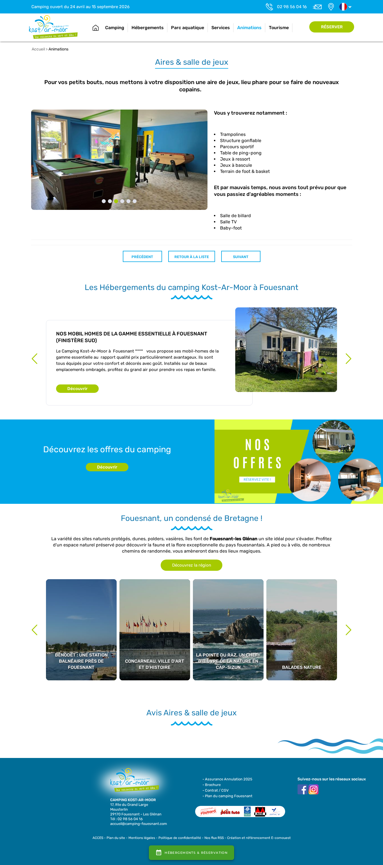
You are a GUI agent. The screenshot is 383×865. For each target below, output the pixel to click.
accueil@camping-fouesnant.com (138, 824)
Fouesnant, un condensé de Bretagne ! (191, 518)
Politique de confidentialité (179, 838)
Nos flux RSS (214, 838)
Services (220, 27)
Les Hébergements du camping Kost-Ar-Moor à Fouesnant (191, 287)
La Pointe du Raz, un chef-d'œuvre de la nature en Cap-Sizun (228, 611)
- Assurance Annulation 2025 (227, 779)
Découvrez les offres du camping (107, 449)
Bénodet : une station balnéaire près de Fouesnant (81, 611)
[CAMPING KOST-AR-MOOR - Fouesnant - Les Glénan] (132, 782)
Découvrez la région (191, 565)
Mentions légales (141, 838)
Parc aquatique (187, 27)
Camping (114, 27)
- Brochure (211, 785)
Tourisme (279, 27)
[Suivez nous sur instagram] (313, 789)
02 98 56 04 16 (292, 6)
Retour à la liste (191, 257)
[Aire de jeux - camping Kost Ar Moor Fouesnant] (119, 159)
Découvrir (77, 388)
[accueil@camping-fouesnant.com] (317, 7)
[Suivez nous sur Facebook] (302, 789)
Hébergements (147, 27)
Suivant (240, 257)
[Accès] (330, 7)
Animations (249, 27)
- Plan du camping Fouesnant (227, 796)
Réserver (332, 26)
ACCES (98, 838)
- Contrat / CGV (215, 790)
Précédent (142, 257)
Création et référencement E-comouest (259, 838)
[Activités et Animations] (53, 26)
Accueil (96, 27)
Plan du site (116, 838)
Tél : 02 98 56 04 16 (126, 819)
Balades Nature (301, 604)
